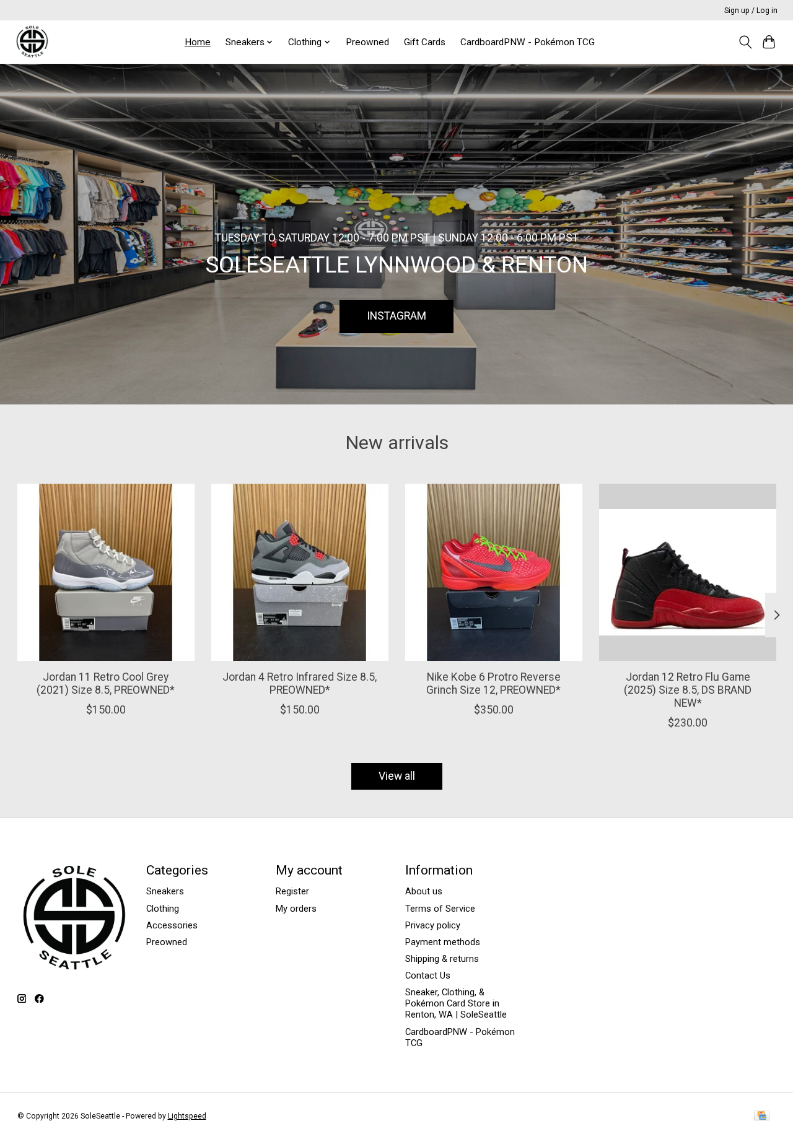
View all (397, 776)
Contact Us (427, 975)
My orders (296, 908)
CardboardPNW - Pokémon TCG (527, 42)
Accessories (172, 925)
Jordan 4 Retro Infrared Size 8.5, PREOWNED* (299, 683)
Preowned (367, 42)
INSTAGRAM (396, 316)
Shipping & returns (442, 958)
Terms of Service (440, 908)
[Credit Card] (761, 1116)
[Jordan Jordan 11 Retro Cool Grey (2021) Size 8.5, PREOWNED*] (106, 572)
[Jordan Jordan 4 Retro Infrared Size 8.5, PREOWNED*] (299, 572)
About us (423, 891)
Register (292, 891)
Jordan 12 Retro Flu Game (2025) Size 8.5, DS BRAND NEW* (687, 690)
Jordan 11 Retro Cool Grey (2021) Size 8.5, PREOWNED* (106, 683)
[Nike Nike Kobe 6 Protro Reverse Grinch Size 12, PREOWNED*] (493, 572)
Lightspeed (187, 1116)
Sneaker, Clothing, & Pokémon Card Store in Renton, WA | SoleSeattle (456, 1003)
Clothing (162, 908)
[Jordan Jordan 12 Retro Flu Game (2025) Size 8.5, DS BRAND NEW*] (687, 572)
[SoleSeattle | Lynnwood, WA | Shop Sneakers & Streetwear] (32, 42)
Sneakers (165, 891)
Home (198, 42)
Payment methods (442, 942)
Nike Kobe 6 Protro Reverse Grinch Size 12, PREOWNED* (493, 683)
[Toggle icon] (745, 42)
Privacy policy (432, 925)
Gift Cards (424, 42)
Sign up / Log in (751, 10)
